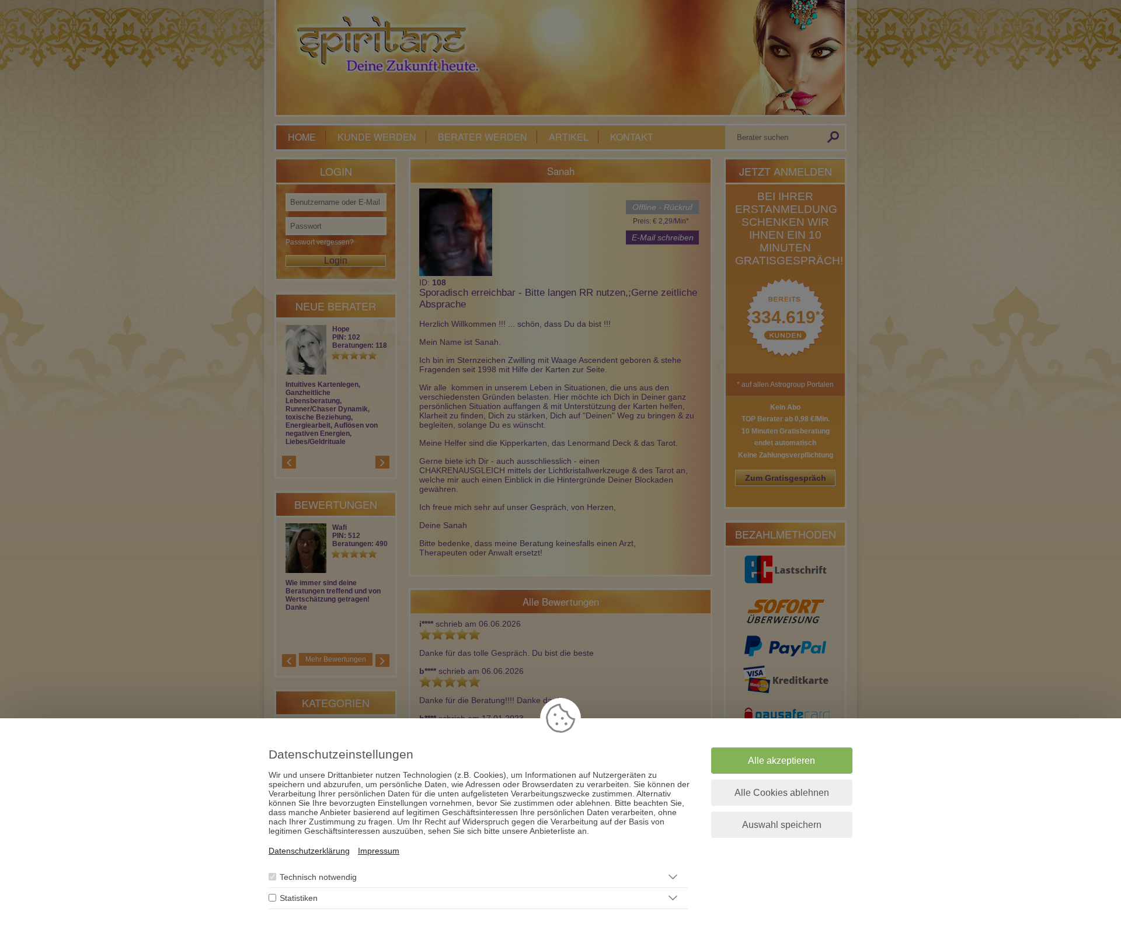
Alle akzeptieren (781, 761)
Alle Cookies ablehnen (781, 793)
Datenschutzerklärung (309, 850)
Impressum (378, 850)
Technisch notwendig (318, 877)
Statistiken (299, 898)
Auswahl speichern (781, 825)
